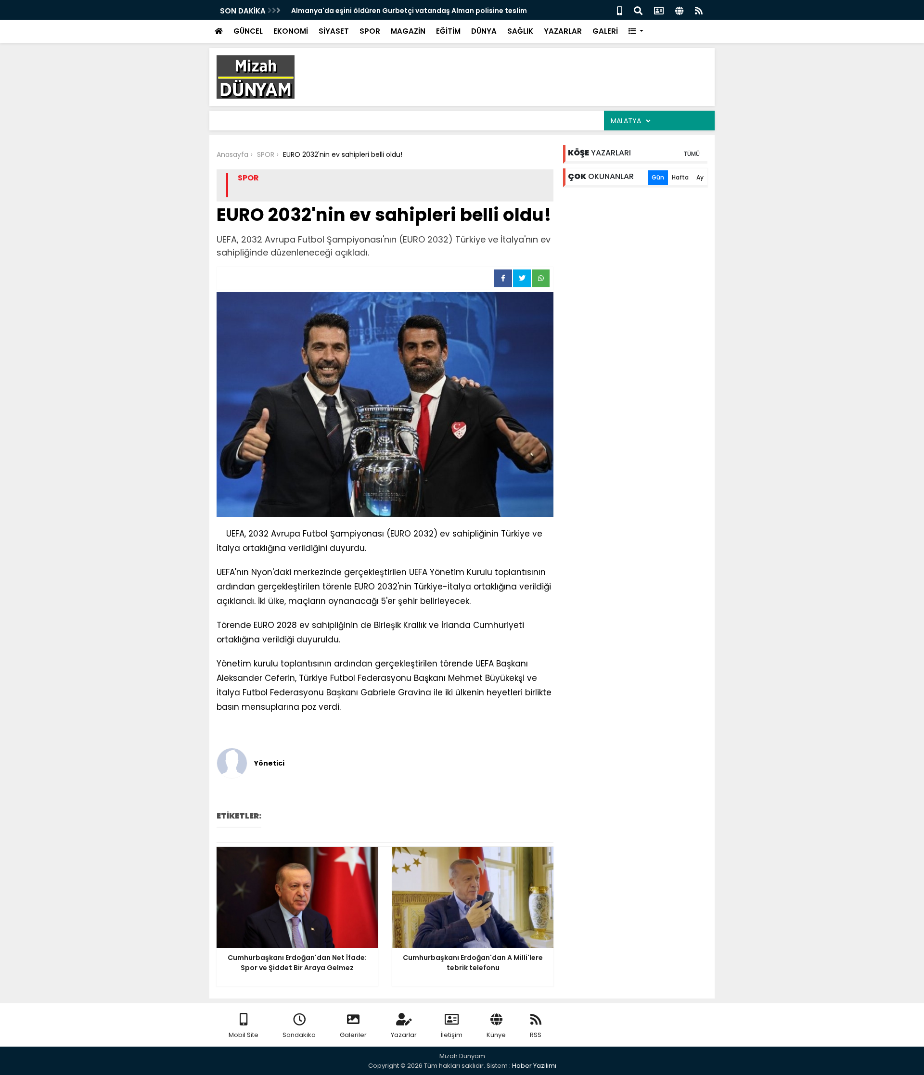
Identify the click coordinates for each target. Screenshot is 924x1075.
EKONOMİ (290, 31)
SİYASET (334, 31)
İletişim (451, 1034)
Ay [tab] (700, 177)
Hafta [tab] (680, 177)
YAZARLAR (563, 31)
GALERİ (605, 31)
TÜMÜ (691, 154)
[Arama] (638, 9)
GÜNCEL (248, 31)
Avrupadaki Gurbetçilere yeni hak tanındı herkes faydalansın (402, 10)
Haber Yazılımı (534, 1065)
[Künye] (679, 9)
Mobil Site (243, 1034)
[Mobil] (619, 9)
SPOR (369, 31)
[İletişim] (658, 9)
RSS (535, 1034)
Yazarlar (404, 1034)
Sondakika (299, 1034)
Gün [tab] (658, 177)
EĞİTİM (448, 31)
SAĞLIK (520, 31)
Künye (496, 1034)
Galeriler (353, 1034)
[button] (636, 31)
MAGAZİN (408, 31)
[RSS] (698, 9)
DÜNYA (484, 31)
